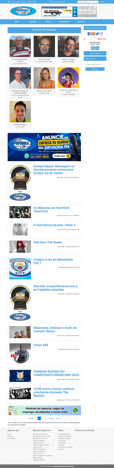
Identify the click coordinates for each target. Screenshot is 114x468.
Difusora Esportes (39, 449)
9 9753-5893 (30, 2)
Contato (81, 22)
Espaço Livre (37, 447)
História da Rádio (64, 438)
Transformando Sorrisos (41, 445)
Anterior (31, 418)
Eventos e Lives (38, 453)
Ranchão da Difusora (40, 434)
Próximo (51, 418)
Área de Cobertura (64, 436)
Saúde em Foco (38, 443)
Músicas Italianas (38, 440)
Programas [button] (64, 22)
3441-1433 (14, 2)
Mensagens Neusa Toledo (41, 436)
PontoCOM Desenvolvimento (63, 466)
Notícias (33, 22)
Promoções (11, 438)
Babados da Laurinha (40, 438)
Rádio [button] (48, 22)
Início (17, 22)
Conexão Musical (39, 460)
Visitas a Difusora (39, 451)
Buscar (103, 1)
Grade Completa (95, 53)
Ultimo (58, 418)
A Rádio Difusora (64, 434)
